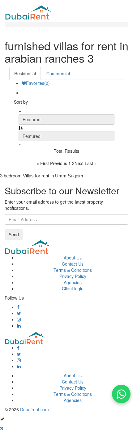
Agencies (73, 282)
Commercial (58, 73)
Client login (73, 288)
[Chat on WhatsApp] (121, 394)
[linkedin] (19, 325)
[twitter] (19, 313)
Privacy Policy (72, 276)
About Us (73, 258)
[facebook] (18, 307)
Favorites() (38, 83)
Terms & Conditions (73, 270)
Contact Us (73, 264)
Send (14, 234)
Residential (25, 73)
